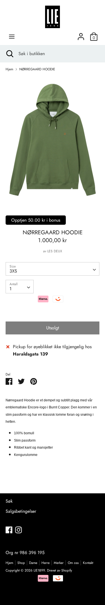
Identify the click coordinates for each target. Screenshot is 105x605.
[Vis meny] (12, 36)
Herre (45, 562)
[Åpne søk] (9, 54)
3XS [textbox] (13, 271)
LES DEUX (54, 251)
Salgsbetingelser (21, 511)
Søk (9, 501)
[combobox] (52, 269)
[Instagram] (18, 530)
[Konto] (81, 34)
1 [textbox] (10, 288)
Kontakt (88, 562)
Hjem (9, 562)
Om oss (73, 562)
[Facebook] (9, 530)
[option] (52, 140)
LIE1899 (39, 570)
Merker (59, 562)
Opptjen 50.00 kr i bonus (35, 220)
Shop (21, 562)
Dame (33, 562)
